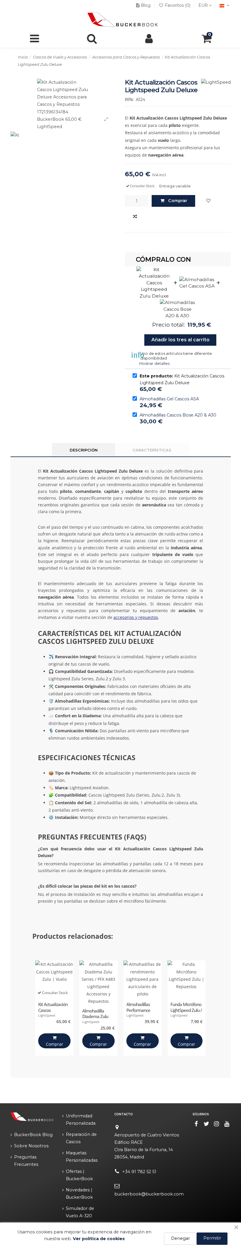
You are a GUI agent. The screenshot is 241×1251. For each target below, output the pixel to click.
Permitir (212, 1238)
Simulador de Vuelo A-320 (80, 1212)
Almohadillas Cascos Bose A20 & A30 (178, 415)
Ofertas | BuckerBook (79, 1175)
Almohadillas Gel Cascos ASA (169, 399)
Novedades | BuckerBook (79, 1193)
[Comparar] (135, 217)
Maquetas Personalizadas (82, 1156)
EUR (203, 5)
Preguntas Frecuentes (26, 1160)
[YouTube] (227, 1123)
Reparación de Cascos (81, 1138)
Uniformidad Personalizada (81, 1119)
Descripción (84, 450)
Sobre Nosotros (31, 1145)
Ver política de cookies (99, 1238)
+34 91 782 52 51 (139, 1171)
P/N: (129, 99)
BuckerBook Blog (33, 1134)
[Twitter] (206, 1123)
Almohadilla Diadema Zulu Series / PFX (95, 1016)
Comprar (177, 200)
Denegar (180, 1238)
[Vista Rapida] (112, 992)
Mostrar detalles (154, 363)
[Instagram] (216, 1123)
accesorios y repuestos (135, 617)
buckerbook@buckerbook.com (149, 1194)
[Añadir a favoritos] (208, 201)
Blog (146, 5)
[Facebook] (196, 1123)
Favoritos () (178, 5)
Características (152, 450)
